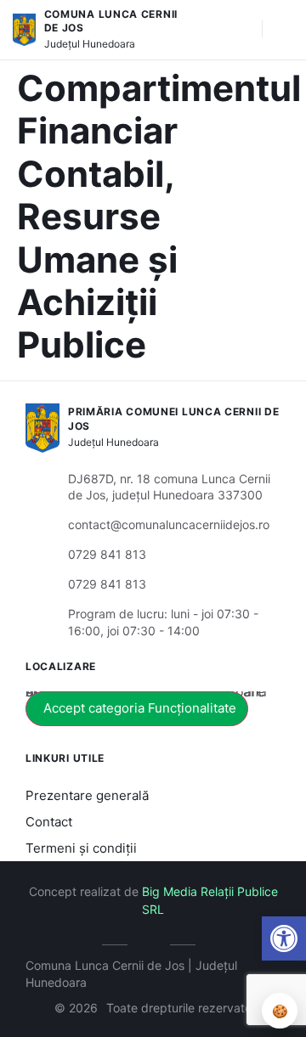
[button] (284, 938)
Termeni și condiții (81, 848)
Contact (49, 822)
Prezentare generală (87, 795)
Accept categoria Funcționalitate (139, 708)
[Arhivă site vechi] (153, 942)
